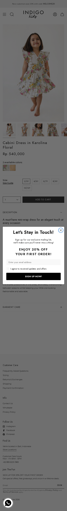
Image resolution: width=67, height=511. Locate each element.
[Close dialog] (60, 230)
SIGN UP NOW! (33, 276)
